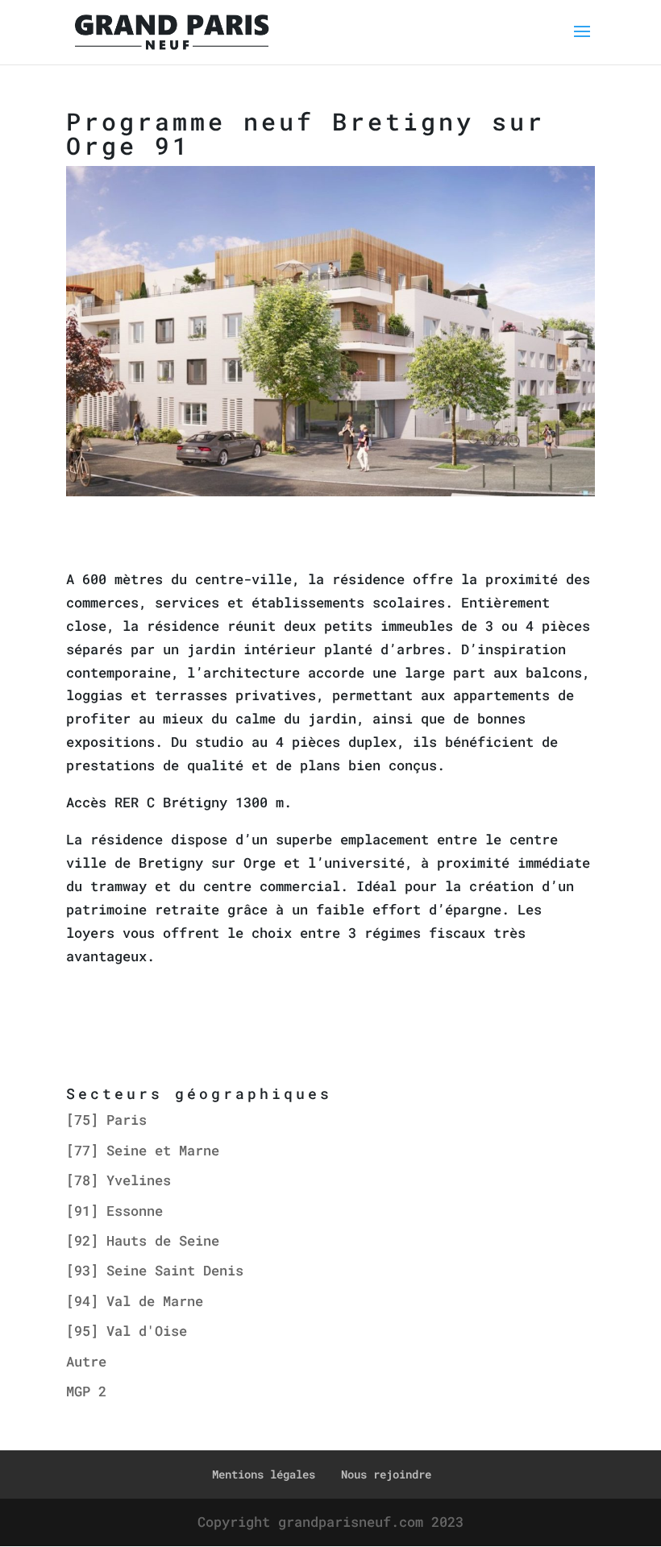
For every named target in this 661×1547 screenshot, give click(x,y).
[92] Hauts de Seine (142, 1240)
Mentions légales (263, 1474)
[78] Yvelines (118, 1180)
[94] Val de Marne (134, 1301)
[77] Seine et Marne (142, 1150)
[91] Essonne (114, 1210)
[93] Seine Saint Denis (154, 1270)
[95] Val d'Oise (126, 1330)
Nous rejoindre (386, 1474)
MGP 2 (86, 1391)
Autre (86, 1361)
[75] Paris (106, 1119)
